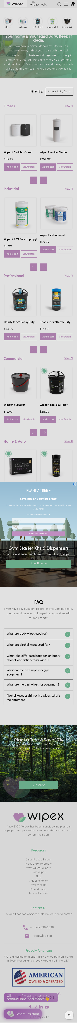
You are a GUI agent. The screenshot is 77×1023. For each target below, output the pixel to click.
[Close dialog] (74, 484)
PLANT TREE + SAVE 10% (38, 534)
